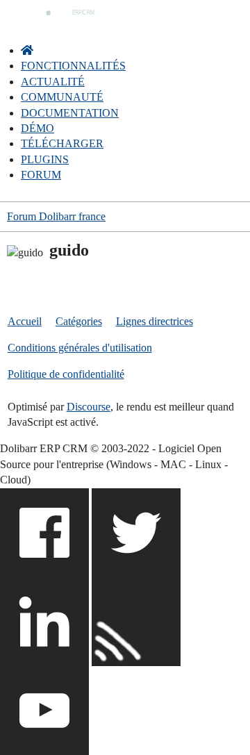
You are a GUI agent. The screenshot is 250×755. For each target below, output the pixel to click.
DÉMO (37, 128)
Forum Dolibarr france (56, 216)
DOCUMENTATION (70, 113)
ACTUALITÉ (53, 82)
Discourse (88, 407)
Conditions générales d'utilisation (80, 348)
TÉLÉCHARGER (62, 143)
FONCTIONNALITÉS (73, 66)
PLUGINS (45, 159)
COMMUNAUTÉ (62, 97)
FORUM (41, 175)
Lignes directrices (154, 321)
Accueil (25, 321)
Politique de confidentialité (66, 374)
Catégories (79, 321)
